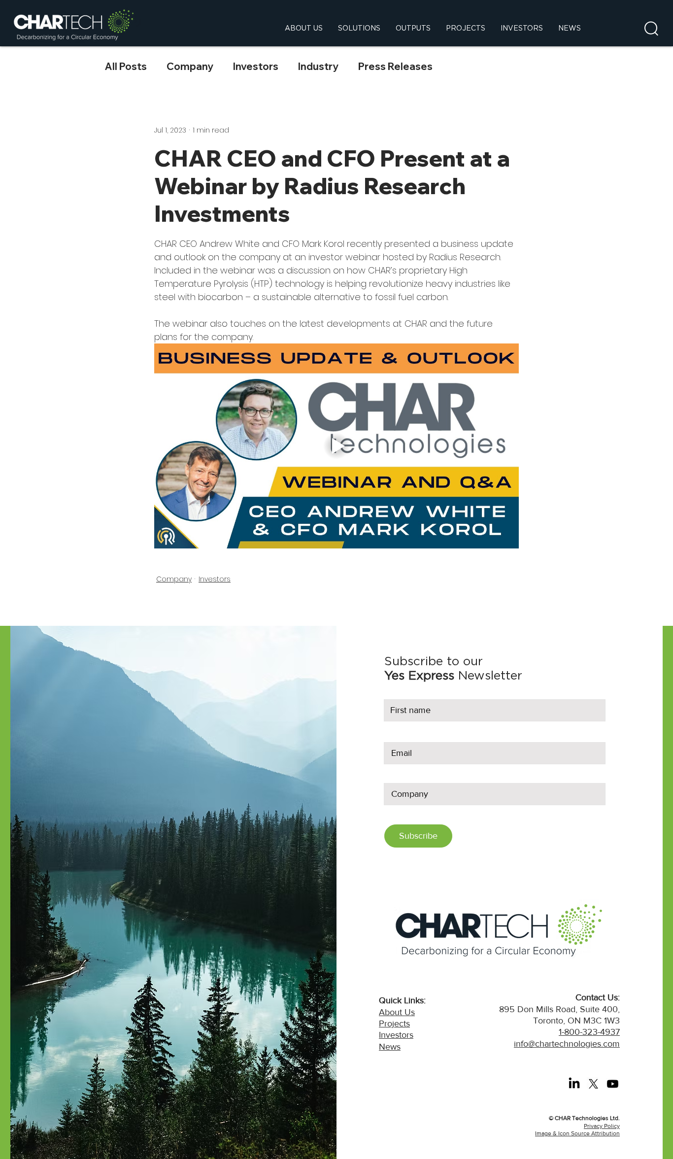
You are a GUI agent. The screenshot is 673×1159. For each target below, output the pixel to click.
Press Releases (395, 66)
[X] (593, 1084)
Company (190, 66)
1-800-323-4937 (589, 1032)
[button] (651, 28)
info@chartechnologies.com (567, 1044)
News (390, 1047)
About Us (397, 1012)
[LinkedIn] (574, 1084)
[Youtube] (612, 1084)
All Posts (126, 66)
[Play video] (336, 445)
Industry (318, 66)
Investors (255, 66)
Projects (394, 1023)
